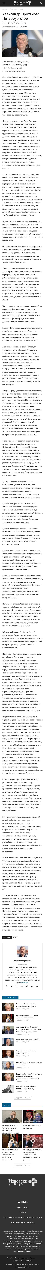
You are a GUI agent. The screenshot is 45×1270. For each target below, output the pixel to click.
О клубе (9, 1258)
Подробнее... (24, 982)
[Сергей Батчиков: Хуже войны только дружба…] (8, 1054)
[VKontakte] (33, 986)
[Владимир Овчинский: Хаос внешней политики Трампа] (8, 1007)
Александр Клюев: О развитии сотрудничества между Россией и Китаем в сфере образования (28, 1029)
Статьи (22, 9)
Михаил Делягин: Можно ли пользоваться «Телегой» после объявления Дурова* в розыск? (32, 1155)
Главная (5, 9)
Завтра (15, 937)
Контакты (28, 1260)
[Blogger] (7, 986)
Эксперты (33, 1258)
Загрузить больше (21, 1098)
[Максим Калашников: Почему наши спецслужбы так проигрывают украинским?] (12, 1141)
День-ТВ (22, 1212)
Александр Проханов (9, 27)
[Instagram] (17, 986)
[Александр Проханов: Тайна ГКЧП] (8, 1042)
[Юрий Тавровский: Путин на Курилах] (33, 1116)
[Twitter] (28, 986)
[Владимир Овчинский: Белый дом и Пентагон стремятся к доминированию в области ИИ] (8, 1077)
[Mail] (22, 986)
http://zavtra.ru (22, 964)
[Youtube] (38, 986)
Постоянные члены (21, 1258)
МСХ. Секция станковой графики (22, 1222)
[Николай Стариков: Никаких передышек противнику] (8, 1089)
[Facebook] (12, 986)
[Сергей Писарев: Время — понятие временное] (8, 1065)
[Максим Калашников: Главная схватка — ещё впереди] (8, 1018)
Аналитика (13, 9)
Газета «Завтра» (22, 1207)
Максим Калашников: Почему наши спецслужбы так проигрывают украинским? (10, 1155)
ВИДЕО (6, 1105)
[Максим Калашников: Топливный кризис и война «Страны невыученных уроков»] (12, 1116)
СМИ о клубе (18, 1260)
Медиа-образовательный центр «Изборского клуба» (22, 1217)
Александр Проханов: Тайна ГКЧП (28, 1039)
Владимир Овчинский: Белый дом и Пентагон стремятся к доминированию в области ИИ (29, 1076)
